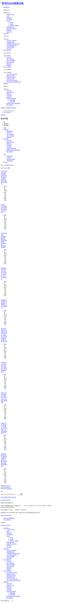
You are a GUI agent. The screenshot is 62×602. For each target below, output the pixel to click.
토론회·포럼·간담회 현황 (13, 103)
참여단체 (9, 63)
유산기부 (9, 48)
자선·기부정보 (7, 66)
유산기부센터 (7, 50)
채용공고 (9, 94)
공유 (5, 154)
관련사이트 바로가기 (6, 515)
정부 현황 (12, 101)
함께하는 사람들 (14, 25)
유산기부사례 (10, 62)
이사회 (11, 24)
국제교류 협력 (10, 47)
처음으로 (3, 115)
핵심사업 (9, 17)
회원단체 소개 (10, 27)
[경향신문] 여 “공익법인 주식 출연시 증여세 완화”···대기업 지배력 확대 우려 (4, 428)
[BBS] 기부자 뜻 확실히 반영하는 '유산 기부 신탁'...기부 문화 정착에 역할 (4, 397)
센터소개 (9, 57)
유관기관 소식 (10, 92)
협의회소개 (7, 7)
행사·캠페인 (10, 105)
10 (9, 487)
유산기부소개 (10, 59)
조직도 (8, 20)
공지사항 (9, 90)
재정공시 (9, 30)
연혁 (8, 16)
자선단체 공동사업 (12, 45)
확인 (9, 168)
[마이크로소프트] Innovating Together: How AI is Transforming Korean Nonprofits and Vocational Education (4, 240)
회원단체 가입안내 (12, 28)
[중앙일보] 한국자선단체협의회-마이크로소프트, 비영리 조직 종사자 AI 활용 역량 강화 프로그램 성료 (4, 335)
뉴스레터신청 (4, 500)
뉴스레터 (9, 97)
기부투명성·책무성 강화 (13, 43)
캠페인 (14, 107)
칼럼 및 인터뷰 (11, 75)
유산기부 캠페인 (11, 60)
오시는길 (9, 32)
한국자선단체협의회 (9, 518)
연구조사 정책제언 (12, 40)
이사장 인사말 (10, 14)
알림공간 (9, 65)
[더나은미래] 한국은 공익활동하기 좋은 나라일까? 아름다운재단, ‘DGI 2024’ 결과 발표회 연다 (4, 460)
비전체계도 (10, 19)
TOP (9, 500)
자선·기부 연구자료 (12, 74)
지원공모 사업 (10, 78)
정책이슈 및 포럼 (11, 77)
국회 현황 (12, 100)
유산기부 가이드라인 (12, 80)
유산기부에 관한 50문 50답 (14, 82)
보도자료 (9, 95)
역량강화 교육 (10, 42)
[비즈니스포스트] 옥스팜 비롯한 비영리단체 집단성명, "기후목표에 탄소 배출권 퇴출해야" (4, 177)
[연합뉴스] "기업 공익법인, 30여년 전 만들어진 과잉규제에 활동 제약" (4, 367)
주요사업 (6, 33)
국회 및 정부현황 (11, 98)
